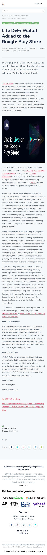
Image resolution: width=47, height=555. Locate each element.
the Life (33, 183)
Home (3, 15)
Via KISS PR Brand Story (11, 399)
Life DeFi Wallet (7, 84)
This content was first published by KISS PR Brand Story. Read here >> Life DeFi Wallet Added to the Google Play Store (23, 407)
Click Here (23, 533)
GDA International (8, 174)
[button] (38, 4)
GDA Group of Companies (34, 171)
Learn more (23, 485)
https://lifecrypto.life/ (9, 314)
